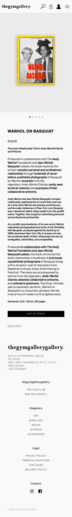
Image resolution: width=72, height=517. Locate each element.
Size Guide (36, 465)
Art (36, 416)
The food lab (36, 390)
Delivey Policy (15, 326)
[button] (30, 117)
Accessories (36, 434)
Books (36, 425)
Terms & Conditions (36, 460)
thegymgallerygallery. (36, 347)
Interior (36, 430)
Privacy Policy (36, 456)
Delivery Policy (36, 470)
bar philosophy (36, 394)
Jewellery (36, 420)
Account (58, 7)
